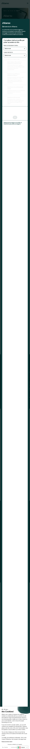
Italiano (23, 747)
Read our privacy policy (7, 741)
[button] (15, 48)
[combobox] (22, 747)
